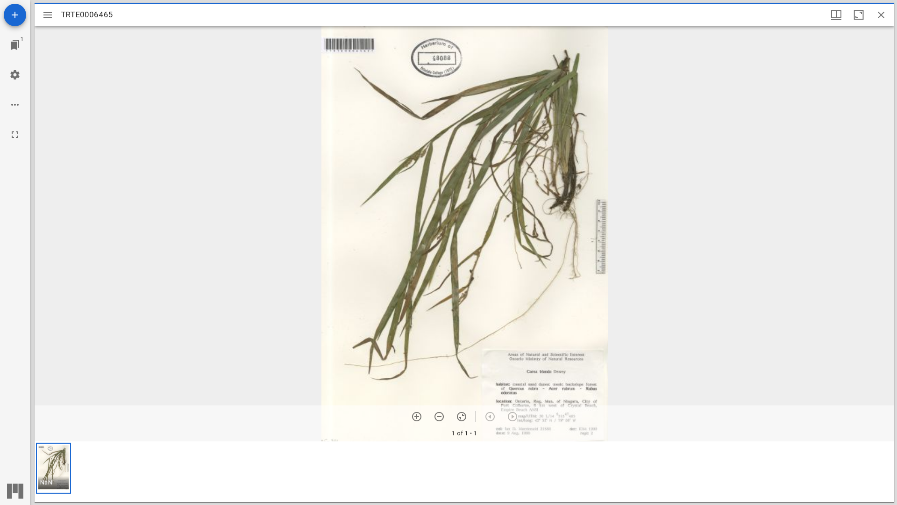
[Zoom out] (439, 416)
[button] (53, 468)
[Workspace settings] (15, 75)
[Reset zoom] (461, 416)
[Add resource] (15, 15)
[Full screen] (15, 134)
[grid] (464, 471)
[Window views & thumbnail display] (836, 15)
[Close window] (881, 15)
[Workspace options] (15, 105)
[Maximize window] (858, 15)
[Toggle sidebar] (47, 15)
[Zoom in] (417, 416)
